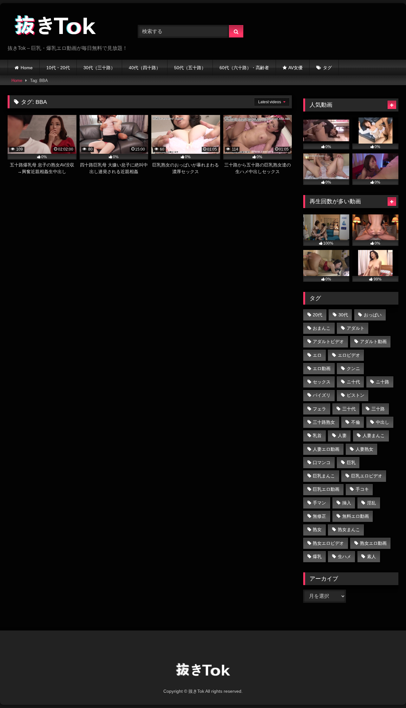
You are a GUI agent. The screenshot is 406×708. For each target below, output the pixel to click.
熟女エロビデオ (328, 543)
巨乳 (351, 462)
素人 (371, 556)
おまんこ (322, 328)
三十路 (378, 408)
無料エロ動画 (355, 516)
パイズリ (322, 395)
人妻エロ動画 (326, 449)
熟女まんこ (349, 529)
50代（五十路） (190, 67)
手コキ (362, 489)
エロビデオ (349, 355)
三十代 (349, 408)
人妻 (342, 435)
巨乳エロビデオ (366, 475)
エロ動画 (322, 368)
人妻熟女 (364, 449)
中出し (382, 422)
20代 (317, 314)
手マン (319, 502)
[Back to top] (386, 689)
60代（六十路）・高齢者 (244, 67)
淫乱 (371, 502)
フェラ (319, 408)
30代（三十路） (99, 67)
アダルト (355, 328)
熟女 (317, 529)
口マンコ (322, 462)
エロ (317, 355)
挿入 (346, 502)
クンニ (353, 368)
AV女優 (295, 67)
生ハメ (344, 556)
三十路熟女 (324, 422)
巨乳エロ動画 (326, 489)
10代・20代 (58, 67)
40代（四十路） (144, 67)
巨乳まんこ (324, 475)
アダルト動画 (373, 341)
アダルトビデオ (328, 341)
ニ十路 (382, 381)
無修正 (319, 516)
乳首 (317, 435)
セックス (322, 381)
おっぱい (373, 314)
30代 (343, 314)
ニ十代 (353, 381)
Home (27, 67)
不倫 (355, 422)
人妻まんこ (374, 435)
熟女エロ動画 (373, 543)
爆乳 (317, 556)
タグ (327, 67)
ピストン (355, 395)
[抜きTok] (55, 26)
